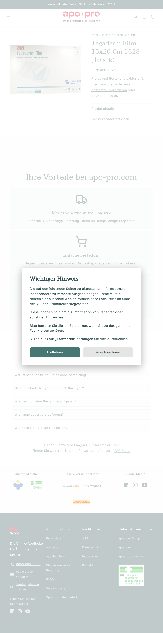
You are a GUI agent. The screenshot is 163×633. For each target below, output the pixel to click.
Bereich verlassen (108, 352)
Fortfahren (55, 352)
